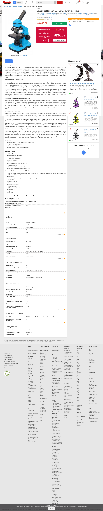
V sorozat (42, 375)
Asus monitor (91, 387)
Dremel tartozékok (56, 430)
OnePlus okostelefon (68, 366)
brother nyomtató (55, 392)
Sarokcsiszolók (56, 477)
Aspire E (42, 414)
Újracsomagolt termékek (33, 350)
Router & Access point (57, 409)
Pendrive (30, 384)
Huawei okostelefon (68, 360)
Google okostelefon (68, 374)
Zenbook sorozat (43, 398)
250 (41, 386)
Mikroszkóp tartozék (32, 424)
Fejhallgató (54, 358)
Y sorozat (42, 373)
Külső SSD (66, 412)
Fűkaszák (54, 461)
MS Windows (79, 405)
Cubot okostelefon (68, 376)
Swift (41, 417)
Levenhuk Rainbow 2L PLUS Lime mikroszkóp (90, 114)
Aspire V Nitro (43, 411)
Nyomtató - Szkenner (57, 378)
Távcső (29, 418)
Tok (77, 355)
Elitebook (42, 389)
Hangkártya (66, 390)
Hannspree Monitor (93, 394)
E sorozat (42, 405)
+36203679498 (23, 55)
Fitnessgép (79, 425)
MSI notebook (43, 355)
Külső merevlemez (32, 388)
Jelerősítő (54, 402)
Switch (41, 413)
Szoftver (79, 402)
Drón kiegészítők (92, 411)
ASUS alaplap (67, 399)
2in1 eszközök (92, 362)
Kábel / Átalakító (31, 404)
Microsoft (91, 359)
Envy (41, 394)
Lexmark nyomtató (56, 383)
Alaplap (66, 398)
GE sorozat (42, 356)
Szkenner (54, 395)
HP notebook (43, 381)
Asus (90, 350)
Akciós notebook (43, 349)
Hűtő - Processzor (68, 395)
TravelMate (42, 416)
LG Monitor (91, 384)
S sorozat (42, 407)
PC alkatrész (67, 381)
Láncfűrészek (55, 459)
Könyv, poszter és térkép (33, 431)
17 (40, 384)
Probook (42, 388)
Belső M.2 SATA (67, 408)
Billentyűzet (30, 381)
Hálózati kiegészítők (56, 404)
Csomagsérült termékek (33, 352)
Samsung (79, 372)
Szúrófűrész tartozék (56, 436)
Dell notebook (43, 359)
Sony (78, 394)
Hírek (5, 367)
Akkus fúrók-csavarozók (57, 472)
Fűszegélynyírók (56, 453)
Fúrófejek (55, 418)
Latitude (41, 363)
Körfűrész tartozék (56, 437)
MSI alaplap (67, 403)
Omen (41, 392)
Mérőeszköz (30, 433)
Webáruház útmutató (8, 357)
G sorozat (42, 366)
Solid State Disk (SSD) (69, 405)
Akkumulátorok (56, 417)
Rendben (51, 508)
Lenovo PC (30, 360)
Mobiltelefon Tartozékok (33, 390)
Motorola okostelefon (68, 363)
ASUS (90, 365)
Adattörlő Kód (7, 353)
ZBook (41, 395)
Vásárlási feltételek (8, 355)
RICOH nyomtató (55, 390)
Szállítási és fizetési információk (11, 363)
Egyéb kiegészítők (32, 398)
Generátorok (55, 503)
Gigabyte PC (30, 365)
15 (40, 382)
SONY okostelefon (68, 359)
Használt (54, 349)
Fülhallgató (54, 360)
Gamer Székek (31, 387)
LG (77, 387)
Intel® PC (30, 373)
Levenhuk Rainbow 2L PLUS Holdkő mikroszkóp (90, 131)
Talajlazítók (54, 455)
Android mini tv (93, 372)
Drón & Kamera (92, 405)
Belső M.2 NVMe (68, 409)
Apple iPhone (67, 350)
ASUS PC (30, 368)
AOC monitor (91, 388)
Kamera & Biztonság (56, 368)
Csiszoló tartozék (56, 439)
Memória (66, 385)
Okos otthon (55, 365)
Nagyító (29, 420)
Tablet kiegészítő (92, 355)
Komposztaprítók (55, 462)
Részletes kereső (60, 2)
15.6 (29, 394)
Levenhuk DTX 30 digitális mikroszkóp (82, 83)
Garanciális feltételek (8, 365)
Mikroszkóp (30, 415)
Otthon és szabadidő (33, 413)
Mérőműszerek (55, 496)
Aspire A (41, 418)
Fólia (78, 352)
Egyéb (78, 356)
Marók (54, 491)
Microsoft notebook (44, 350)
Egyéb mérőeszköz (32, 441)
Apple (78, 350)
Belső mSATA (67, 411)
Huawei (78, 358)
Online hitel (6, 349)
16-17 (29, 395)
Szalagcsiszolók (55, 484)
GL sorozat (42, 357)
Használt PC (30, 364)
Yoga (41, 370)
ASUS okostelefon (68, 355)
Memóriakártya (31, 379)
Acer (90, 366)
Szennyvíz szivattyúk (56, 468)
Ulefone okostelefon (68, 372)
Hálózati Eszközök (56, 398)
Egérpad (29, 400)
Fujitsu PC (30, 371)
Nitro (41, 420)
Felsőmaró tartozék (56, 445)
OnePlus (78, 379)
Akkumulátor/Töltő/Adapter (94, 412)
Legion (41, 378)
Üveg (78, 353)
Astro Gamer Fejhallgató (57, 363)
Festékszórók (55, 501)
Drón (90, 408)
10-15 (29, 393)
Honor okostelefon (68, 365)
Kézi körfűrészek (56, 488)
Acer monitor (91, 382)
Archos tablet (91, 360)
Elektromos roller (80, 422)
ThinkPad (42, 372)
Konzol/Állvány (31, 410)
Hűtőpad (29, 401)
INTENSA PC (30, 370)
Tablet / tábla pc (93, 346)
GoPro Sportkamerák (93, 420)
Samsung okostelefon (69, 358)
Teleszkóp (30, 417)
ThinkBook (42, 376)
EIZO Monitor (91, 398)
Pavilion (41, 385)
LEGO (65, 417)
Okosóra (66, 353)
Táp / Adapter (30, 409)
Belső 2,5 (66, 406)
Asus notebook (43, 397)
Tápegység (66, 393)
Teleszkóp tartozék (32, 425)
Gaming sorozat (43, 400)
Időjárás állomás (31, 422)
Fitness (78, 423)
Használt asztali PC (56, 350)
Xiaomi (78, 365)
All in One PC (30, 358)
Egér (29, 378)
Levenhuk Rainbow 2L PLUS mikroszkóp (90, 98)
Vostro (41, 362)
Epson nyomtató (55, 382)
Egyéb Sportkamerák (93, 418)
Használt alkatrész (56, 352)
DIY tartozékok (55, 432)
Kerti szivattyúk (55, 465)
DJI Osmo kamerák (93, 421)
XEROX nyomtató (56, 393)
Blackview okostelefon (69, 371)
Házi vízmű (54, 466)
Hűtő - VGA (66, 396)
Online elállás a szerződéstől (10, 351)
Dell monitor (91, 378)
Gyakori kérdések (8, 359)
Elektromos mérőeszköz (33, 437)
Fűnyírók (54, 452)
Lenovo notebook (43, 368)
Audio (53, 354)
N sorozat (42, 401)
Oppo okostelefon (68, 378)
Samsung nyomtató (56, 380)
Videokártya (67, 389)
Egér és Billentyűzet (32, 382)
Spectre (41, 391)
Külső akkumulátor (32, 385)
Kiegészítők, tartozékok (33, 421)
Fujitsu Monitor (92, 397)
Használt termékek (32, 353)
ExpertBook (42, 408)
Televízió (79, 412)
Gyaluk (55, 490)
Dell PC (29, 361)
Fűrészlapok (55, 421)
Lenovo (90, 352)
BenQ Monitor (92, 391)
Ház (65, 392)
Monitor (91, 376)
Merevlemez (67, 386)
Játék (65, 415)
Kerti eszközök (55, 450)
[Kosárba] (70, 65)
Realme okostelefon (68, 375)
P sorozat (42, 404)
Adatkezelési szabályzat (9, 361)
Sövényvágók (55, 456)
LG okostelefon (67, 362)
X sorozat (42, 402)
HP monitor (91, 381)
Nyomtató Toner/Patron (57, 389)
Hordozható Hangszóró (57, 361)
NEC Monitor (91, 401)
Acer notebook (43, 410)
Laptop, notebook (44, 346)
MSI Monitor (91, 400)
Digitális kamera (31, 427)
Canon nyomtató (55, 385)
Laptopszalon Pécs (77, 21)
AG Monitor (91, 393)
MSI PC (29, 367)
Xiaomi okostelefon (68, 356)
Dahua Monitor (92, 395)
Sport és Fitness (81, 420)
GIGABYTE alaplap (68, 402)
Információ (32, 3)
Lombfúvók (54, 458)
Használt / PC (55, 346)
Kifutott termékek (81, 416)
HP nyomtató (55, 386)
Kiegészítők (30, 376)
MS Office (79, 406)
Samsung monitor (92, 385)
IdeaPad (42, 369)
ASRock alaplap (68, 401)
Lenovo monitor (92, 379)
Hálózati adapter (55, 403)
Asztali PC (30, 356)
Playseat (29, 403)
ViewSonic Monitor (93, 403)
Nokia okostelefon (68, 352)
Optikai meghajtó (68, 387)
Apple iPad (91, 349)
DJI (89, 409)
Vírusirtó (78, 409)
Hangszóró (54, 357)
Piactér (29, 346)
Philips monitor (92, 390)
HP (89, 356)
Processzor (66, 383)
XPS (41, 365)
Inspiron (41, 360)
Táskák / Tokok (31, 391)
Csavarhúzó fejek (56, 420)
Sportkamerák (92, 417)
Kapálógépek (55, 464)
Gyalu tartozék (55, 446)
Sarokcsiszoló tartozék (57, 443)
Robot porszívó (55, 369)
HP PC (29, 363)
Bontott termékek (31, 349)
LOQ (41, 379)
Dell (90, 369)
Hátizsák (29, 397)
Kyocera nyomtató (56, 388)
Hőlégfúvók (54, 500)
